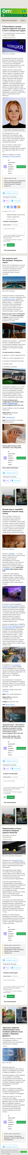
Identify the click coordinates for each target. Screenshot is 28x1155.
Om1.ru (22, 90)
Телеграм (17, 201)
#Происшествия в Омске (9, 37)
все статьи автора (11, 219)
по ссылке (5, 691)
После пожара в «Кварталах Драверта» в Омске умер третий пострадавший (14, 1138)
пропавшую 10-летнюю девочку (11, 156)
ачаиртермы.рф (10, 417)
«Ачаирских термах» (9, 299)
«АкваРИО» (11, 554)
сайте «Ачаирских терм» (11, 403)
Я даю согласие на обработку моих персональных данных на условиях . (14, 236)
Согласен (23, 1152)
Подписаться (21, 167)
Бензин (23, 20)
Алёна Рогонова (12, 215)
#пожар (5, 1046)
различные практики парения (10, 606)
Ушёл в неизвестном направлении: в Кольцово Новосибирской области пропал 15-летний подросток (15, 183)
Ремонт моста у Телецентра (9, 20)
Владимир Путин (18, 860)
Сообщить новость (11, 193)
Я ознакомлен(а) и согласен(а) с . (12, 240)
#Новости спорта (7, 839)
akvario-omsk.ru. (10, 704)
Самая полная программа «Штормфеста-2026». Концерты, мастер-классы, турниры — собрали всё (14, 950)
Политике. (8, 1153)
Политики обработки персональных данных (11, 237)
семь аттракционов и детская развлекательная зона (13, 626)
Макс (7, 201)
